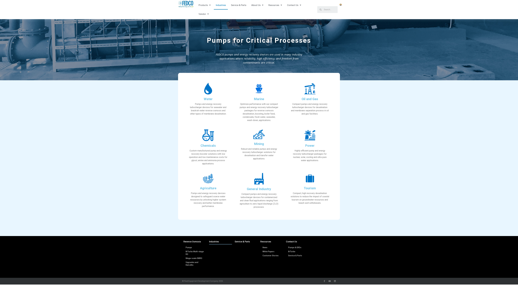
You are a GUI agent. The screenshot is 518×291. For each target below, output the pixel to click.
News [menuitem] (265, 247)
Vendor (202, 14)
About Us (256, 5)
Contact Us (292, 5)
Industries (221, 5)
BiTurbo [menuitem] (291, 251)
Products (203, 5)
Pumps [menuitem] (189, 247)
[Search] (319, 9)
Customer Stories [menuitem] (271, 255)
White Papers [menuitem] (268, 251)
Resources (273, 5)
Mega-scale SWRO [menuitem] (194, 258)
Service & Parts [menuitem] (242, 242)
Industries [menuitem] (214, 242)
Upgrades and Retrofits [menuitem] (192, 263)
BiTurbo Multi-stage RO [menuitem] (195, 252)
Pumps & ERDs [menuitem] (294, 247)
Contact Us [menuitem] (291, 242)
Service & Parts (238, 5)
